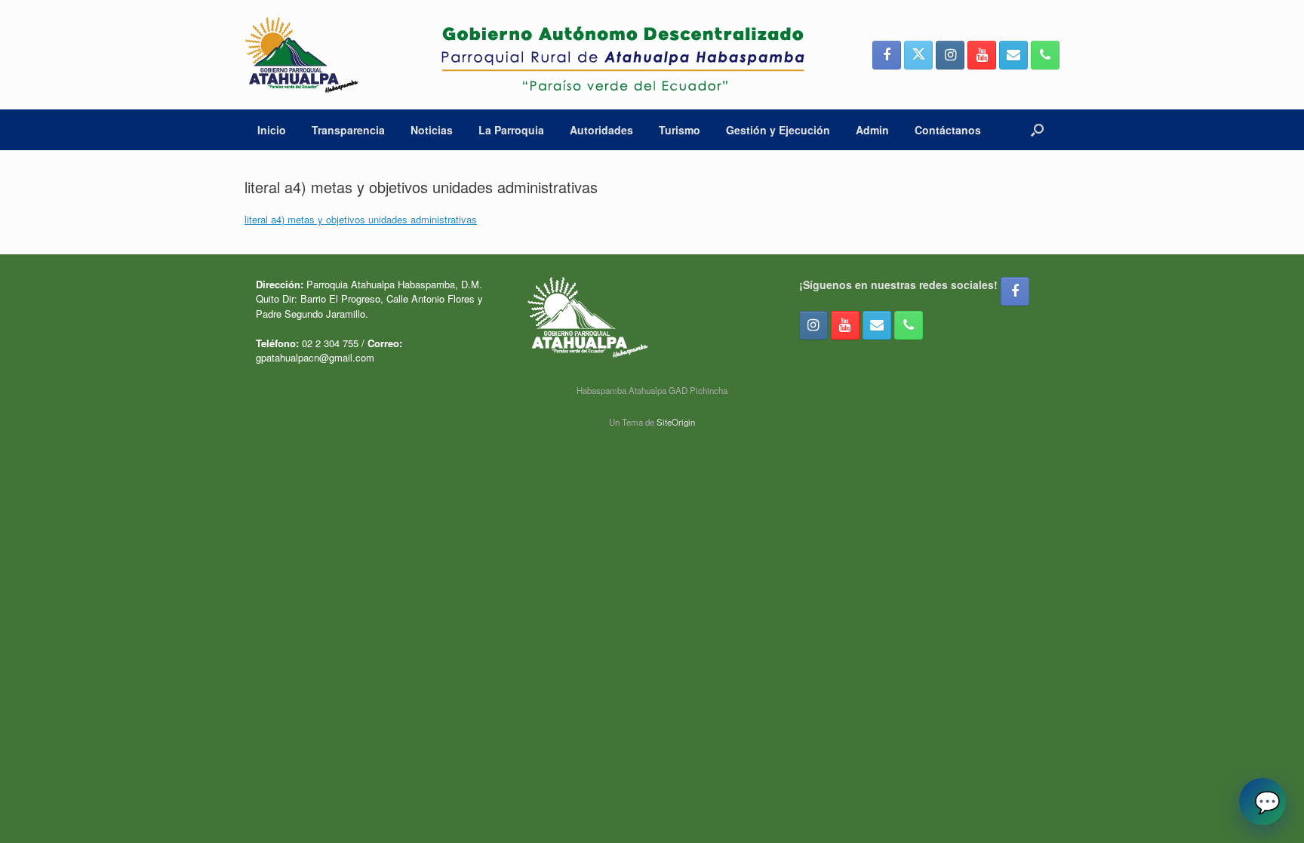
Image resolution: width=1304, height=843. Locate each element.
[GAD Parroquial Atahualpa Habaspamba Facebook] (886, 55)
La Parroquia (511, 129)
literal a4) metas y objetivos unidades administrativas (360, 219)
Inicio (271, 129)
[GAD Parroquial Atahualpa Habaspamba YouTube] (981, 55)
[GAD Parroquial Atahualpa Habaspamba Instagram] (950, 55)
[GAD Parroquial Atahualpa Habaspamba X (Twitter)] (918, 55)
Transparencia (348, 129)
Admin (872, 129)
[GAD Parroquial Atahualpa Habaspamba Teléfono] (1045, 55)
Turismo (679, 129)
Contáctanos (948, 129)
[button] (1037, 129)
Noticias (432, 129)
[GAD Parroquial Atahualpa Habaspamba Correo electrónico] (1013, 55)
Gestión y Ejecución (778, 129)
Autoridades (601, 129)
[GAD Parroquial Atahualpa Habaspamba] (524, 55)
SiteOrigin (676, 422)
